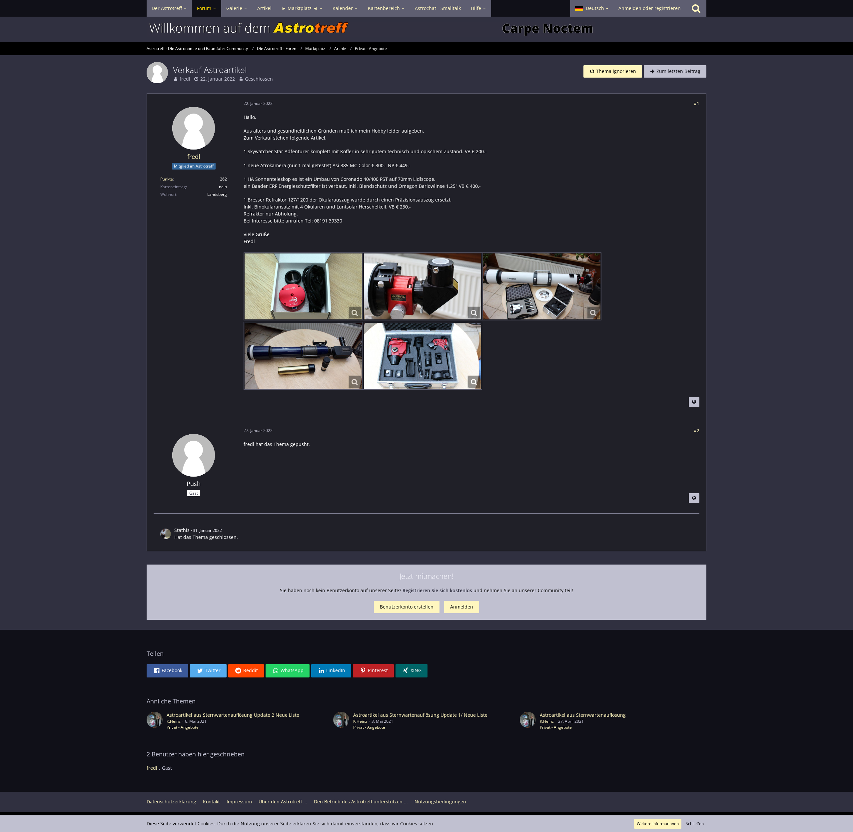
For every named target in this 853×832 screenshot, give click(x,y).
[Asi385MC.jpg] (303, 286)
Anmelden (461, 607)
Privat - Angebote (183, 727)
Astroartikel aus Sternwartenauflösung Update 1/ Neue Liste (420, 715)
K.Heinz (174, 721)
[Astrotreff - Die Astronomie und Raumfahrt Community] (426, 29)
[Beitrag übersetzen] (694, 402)
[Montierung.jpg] (422, 356)
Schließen (695, 823)
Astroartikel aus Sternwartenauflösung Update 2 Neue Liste (233, 715)
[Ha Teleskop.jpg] (303, 356)
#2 (696, 430)
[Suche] (696, 8)
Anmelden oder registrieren (649, 8)
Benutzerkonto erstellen (406, 607)
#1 (696, 103)
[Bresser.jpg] (541, 286)
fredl (185, 79)
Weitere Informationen (658, 823)
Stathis (182, 530)
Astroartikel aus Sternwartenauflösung (583, 715)
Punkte (166, 179)
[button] (591, 8)
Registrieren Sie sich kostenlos (437, 590)
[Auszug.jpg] (422, 286)
